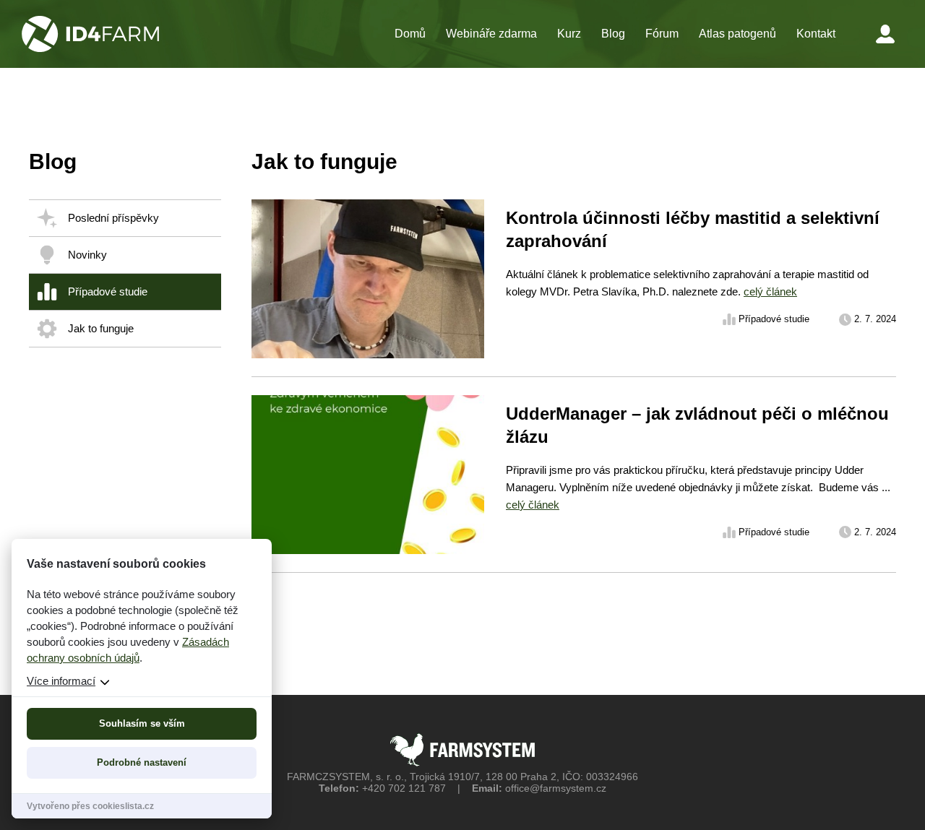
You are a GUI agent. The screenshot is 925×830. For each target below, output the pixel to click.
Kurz (569, 33)
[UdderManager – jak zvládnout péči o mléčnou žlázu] (573, 483)
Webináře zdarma (491, 33)
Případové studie (107, 291)
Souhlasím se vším (142, 723)
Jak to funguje (101, 328)
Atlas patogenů (737, 33)
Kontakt (815, 33)
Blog (613, 33)
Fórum (662, 33)
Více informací (61, 681)
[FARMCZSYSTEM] (462, 750)
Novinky (87, 254)
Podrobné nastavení (141, 762)
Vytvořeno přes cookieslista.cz (90, 806)
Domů (410, 33)
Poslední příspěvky (113, 218)
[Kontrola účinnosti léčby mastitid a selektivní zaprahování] (573, 287)
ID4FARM (90, 34)
